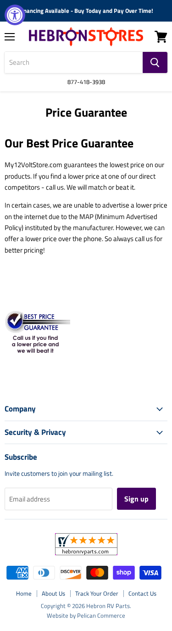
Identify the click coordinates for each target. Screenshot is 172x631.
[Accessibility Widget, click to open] (15, 15)
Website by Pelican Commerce (86, 615)
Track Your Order (96, 593)
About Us (53, 593)
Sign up (136, 498)
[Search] (155, 62)
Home (24, 593)
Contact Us (142, 593)
